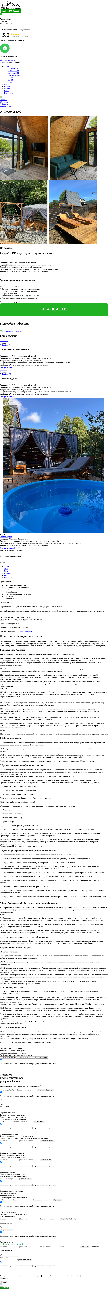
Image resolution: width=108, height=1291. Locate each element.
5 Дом (10, 77)
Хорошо (3, 1282)
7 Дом (10, 82)
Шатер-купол (14, 75)
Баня (6, 91)
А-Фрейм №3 (13, 73)
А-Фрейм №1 (13, 69)
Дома (6, 66)
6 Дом (10, 80)
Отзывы (7, 88)
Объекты (4, 102)
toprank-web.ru (25, 631)
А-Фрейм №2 (13, 71)
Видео (7, 86)
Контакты (8, 93)
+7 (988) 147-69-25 (7, 60)
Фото (6, 84)
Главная (3, 100)
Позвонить (5, 1290)
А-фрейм (4, 104)
